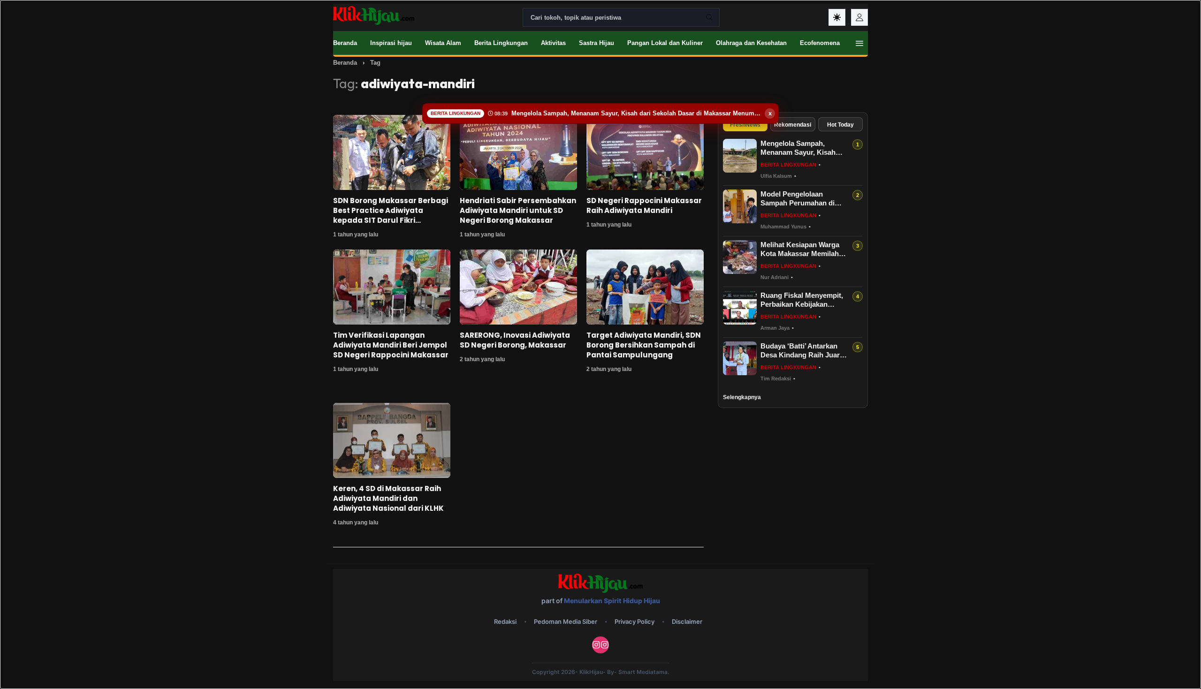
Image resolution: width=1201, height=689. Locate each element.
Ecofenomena (820, 42)
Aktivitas (553, 42)
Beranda (345, 42)
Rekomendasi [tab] (792, 124)
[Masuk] (859, 17)
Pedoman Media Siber (565, 621)
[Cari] (709, 17)
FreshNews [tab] (745, 124)
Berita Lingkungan (501, 42)
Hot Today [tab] (840, 124)
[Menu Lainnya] (859, 43)
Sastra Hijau (596, 42)
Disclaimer (687, 621)
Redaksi (505, 621)
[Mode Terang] (837, 17)
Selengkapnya (742, 397)
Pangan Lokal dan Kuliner (665, 42)
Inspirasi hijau (391, 42)
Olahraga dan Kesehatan (751, 42)
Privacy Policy (634, 621)
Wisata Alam (443, 42)
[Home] (373, 15)
